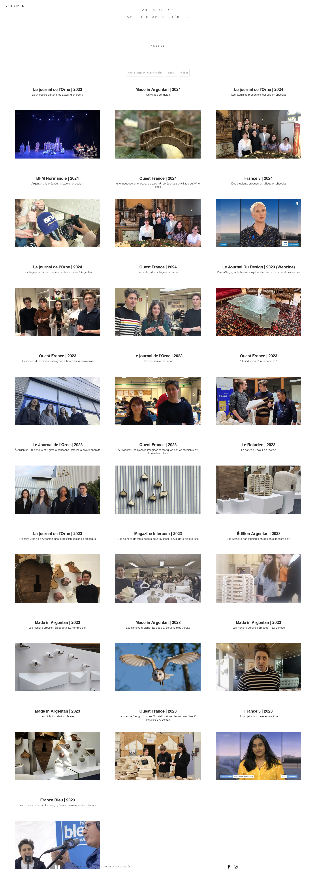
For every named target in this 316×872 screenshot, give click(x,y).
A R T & (150, 10)
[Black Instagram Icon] (235, 866)
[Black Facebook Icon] (228, 866)
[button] (299, 10)
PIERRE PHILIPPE (90, 866)
